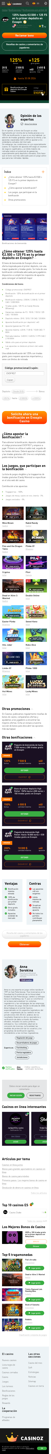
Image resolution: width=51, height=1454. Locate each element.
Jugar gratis (14, 517)
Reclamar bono (24, 35)
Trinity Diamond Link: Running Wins (34, 1290)
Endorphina (29, 1308)
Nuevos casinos (9, 1360)
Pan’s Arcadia (30, 1260)
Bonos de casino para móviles (15, 1176)
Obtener (24, 770)
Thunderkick (29, 1263)
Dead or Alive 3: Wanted (35, 1274)
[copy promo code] (29, 777)
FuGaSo (28, 1294)
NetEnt (5, 526)
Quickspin (28, 1322)
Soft (30, 1367)
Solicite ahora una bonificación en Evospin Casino (24, 417)
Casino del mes (35, 1363)
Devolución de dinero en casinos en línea (20, 1187)
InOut (4, 575)
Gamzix (29, 575)
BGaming (29, 549)
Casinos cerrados (10, 1372)
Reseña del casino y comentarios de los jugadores (25, 934)
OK (42, 1448)
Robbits (28, 1319)
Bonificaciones (8, 1390)
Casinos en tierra (36, 1386)
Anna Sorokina (31, 124)
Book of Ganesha (32, 1305)
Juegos (5, 1381)
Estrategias (33, 1372)
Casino (5, 1377)
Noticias (32, 1376)
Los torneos (7, 1386)
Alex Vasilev (20, 1068)
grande (6, 755)
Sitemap (32, 1381)
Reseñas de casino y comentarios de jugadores (24, 46)
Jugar (15, 1142)
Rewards (6, 1403)
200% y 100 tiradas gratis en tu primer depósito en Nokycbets (35, 1234)
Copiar (10, 379)
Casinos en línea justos (12, 1165)
